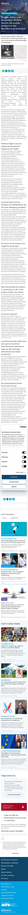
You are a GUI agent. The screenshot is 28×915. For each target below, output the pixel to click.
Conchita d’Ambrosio (7, 115)
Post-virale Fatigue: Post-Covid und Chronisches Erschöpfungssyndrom (13, 541)
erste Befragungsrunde (10, 128)
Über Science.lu (6, 884)
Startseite (4, 9)
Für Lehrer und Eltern (7, 875)
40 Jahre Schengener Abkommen (11, 751)
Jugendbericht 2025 (7, 644)
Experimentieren (6, 872)
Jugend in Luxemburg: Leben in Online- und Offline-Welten (12, 647)
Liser (25, 581)
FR (22, 3)
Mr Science (4, 878)
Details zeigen (19, 472)
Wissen (3, 869)
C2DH (2, 696)
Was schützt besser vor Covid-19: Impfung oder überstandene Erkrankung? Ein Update (12, 606)
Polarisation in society (8, 716)
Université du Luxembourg (7, 581)
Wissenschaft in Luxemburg (9, 863)
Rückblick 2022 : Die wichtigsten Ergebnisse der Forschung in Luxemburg (12, 573)
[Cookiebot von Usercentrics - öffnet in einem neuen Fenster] (20, 427)
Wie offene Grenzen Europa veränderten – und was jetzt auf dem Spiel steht (13, 755)
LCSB (17, 581)
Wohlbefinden (14, 518)
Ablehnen (14, 486)
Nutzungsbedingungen (8, 893)
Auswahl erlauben (14, 482)
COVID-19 (4, 518)
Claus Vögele (18, 117)
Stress (11, 210)
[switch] (24, 457)
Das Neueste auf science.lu (9, 860)
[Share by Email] (12, 71)
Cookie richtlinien (7, 898)
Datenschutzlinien (7, 895)
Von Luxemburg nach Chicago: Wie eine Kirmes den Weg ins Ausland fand (13, 684)
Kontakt (4, 890)
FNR (2, 616)
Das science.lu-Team (7, 887)
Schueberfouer (5, 680)
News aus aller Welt (7, 866)
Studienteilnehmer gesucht (9, 538)
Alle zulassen (14, 477)
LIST (22, 581)
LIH (14, 581)
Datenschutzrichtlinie (13, 848)
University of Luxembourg (12, 31)
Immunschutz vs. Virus (7, 603)
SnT (19, 581)
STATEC (2, 583)
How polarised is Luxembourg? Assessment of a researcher (11, 719)
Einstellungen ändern (14, 794)
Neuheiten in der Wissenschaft (9, 569)
